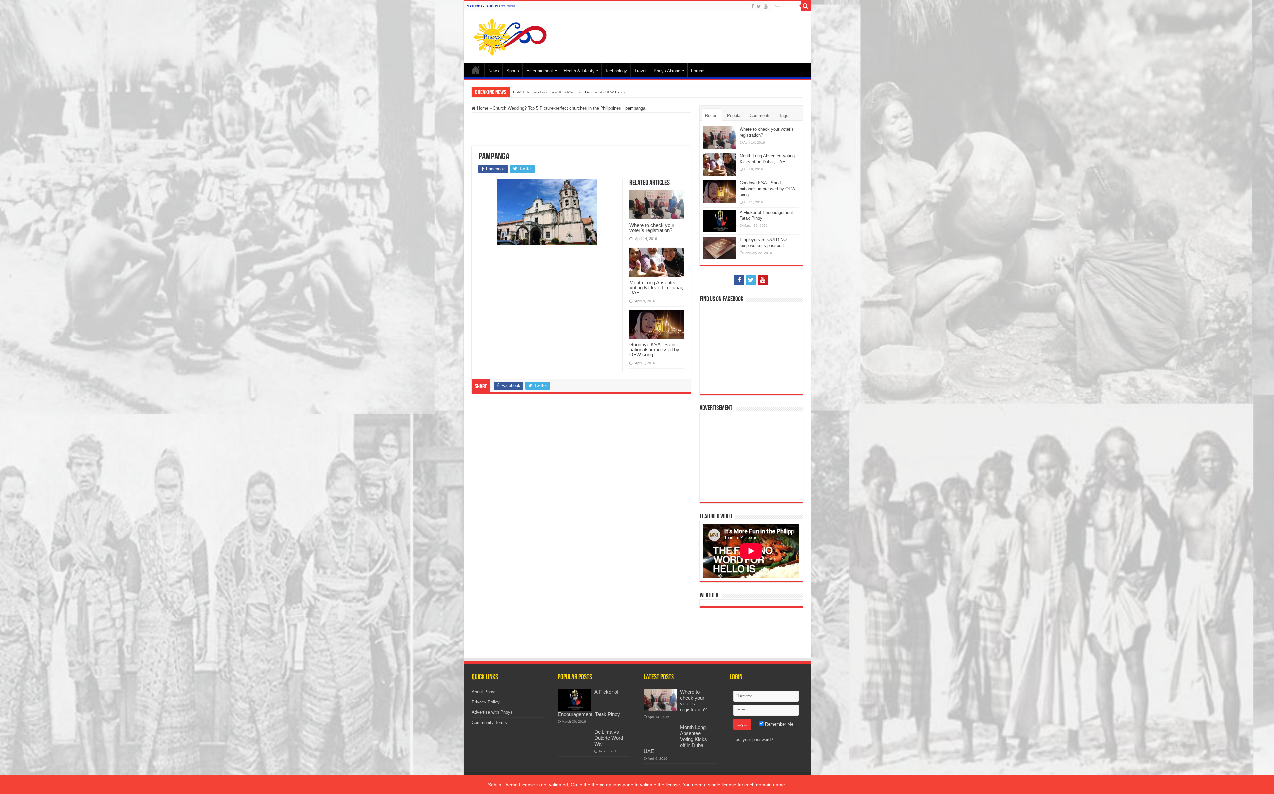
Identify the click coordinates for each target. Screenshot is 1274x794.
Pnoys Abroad (667, 70)
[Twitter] (759, 6)
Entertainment (539, 70)
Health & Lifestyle (581, 70)
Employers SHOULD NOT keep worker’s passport (556, 92)
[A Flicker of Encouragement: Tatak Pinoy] (574, 700)
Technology (616, 70)
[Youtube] (765, 6)
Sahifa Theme (503, 784)
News (493, 70)
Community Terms (489, 722)
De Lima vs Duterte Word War (608, 738)
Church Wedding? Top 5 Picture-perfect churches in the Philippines (557, 108)
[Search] (806, 6)
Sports (512, 70)
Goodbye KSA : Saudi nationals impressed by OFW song (654, 349)
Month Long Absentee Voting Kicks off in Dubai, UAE (656, 287)
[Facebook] (753, 6)
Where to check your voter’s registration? (651, 227)
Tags (783, 115)
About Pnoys (484, 691)
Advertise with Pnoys (492, 712)
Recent (712, 115)
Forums (698, 70)
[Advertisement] (685, 33)
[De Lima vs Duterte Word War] (574, 740)
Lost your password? (753, 739)
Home (475, 70)
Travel (640, 70)
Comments (760, 115)
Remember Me (778, 724)
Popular (734, 115)
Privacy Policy (486, 702)
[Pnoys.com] (514, 37)
